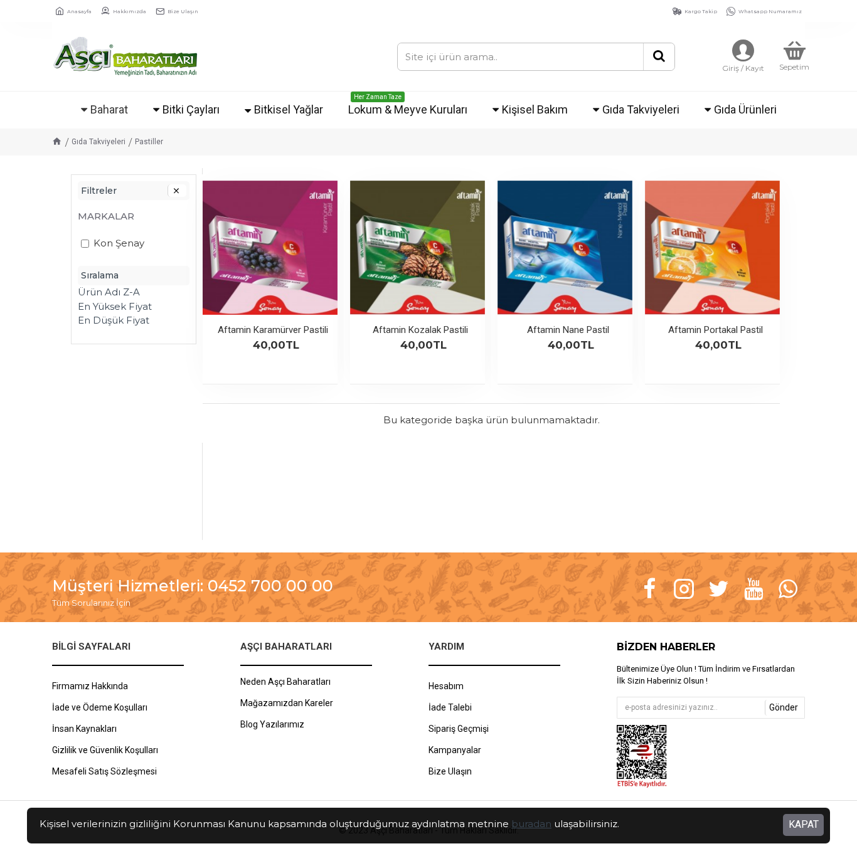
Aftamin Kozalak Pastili (420, 330)
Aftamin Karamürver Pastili (273, 330)
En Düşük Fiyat (113, 320)
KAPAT (804, 824)
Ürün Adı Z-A (109, 292)
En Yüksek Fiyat (115, 306)
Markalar (106, 216)
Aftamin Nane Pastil (568, 330)
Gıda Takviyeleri (98, 141)
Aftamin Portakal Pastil (715, 330)
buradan (531, 824)
